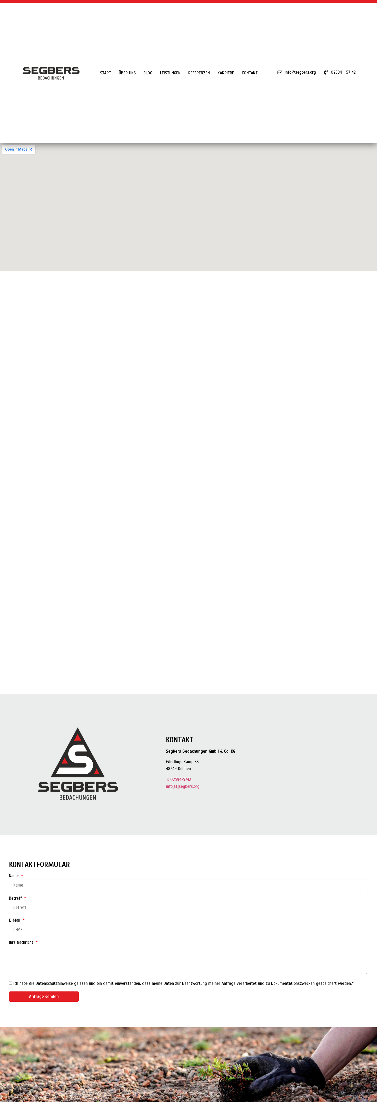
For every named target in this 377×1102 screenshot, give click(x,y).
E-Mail (15, 920)
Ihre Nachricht (22, 942)
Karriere (225, 73)
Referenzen (199, 73)
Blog (147, 73)
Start (105, 73)
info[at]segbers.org (183, 786)
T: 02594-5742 (178, 779)
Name (14, 876)
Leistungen (170, 73)
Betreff (16, 898)
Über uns (127, 73)
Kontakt (250, 73)
